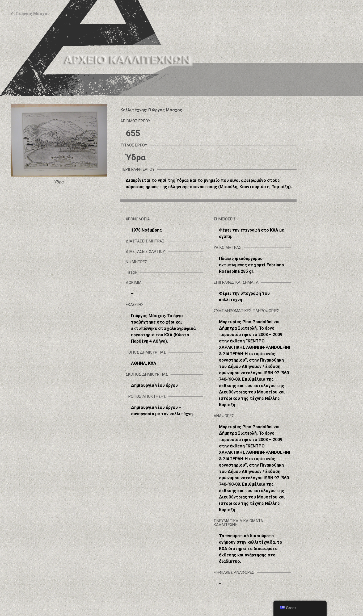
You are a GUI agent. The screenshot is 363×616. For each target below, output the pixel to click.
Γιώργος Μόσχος (33, 13)
